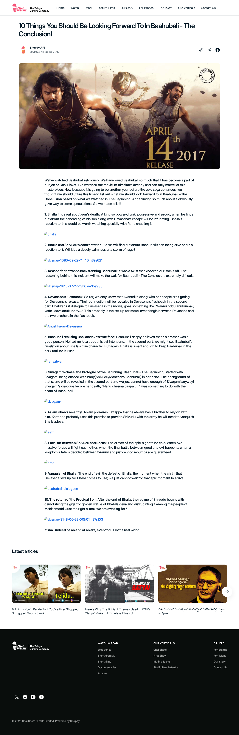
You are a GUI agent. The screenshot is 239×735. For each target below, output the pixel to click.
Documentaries (107, 667)
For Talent (220, 655)
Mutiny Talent (161, 661)
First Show (160, 655)
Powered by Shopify (67, 721)
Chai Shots (160, 649)
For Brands (220, 649)
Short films (104, 661)
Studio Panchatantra (165, 667)
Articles (102, 673)
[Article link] (46, 592)
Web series (104, 649)
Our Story (219, 661)
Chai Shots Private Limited (38, 721)
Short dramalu (106, 655)
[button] (227, 592)
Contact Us (220, 667)
